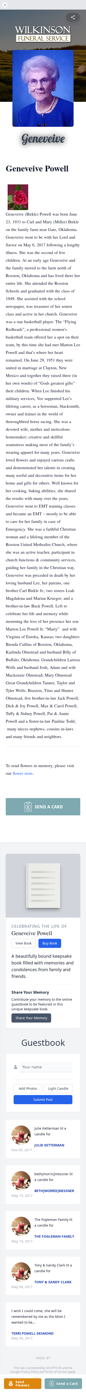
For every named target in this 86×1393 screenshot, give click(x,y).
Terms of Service (56, 1372)
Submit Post (43, 1099)
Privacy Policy (29, 1372)
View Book (24, 943)
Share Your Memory (31, 1018)
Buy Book (50, 943)
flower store (23, 773)
